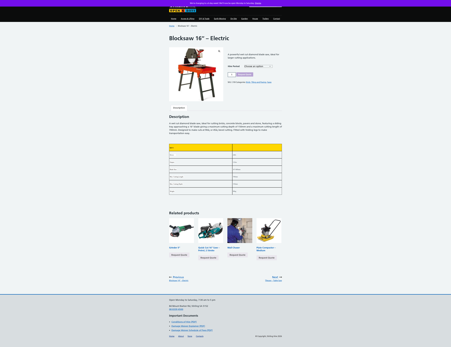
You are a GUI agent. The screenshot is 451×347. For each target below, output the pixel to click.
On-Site (233, 18)
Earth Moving (220, 18)
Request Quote (244, 74)
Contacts (199, 336)
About (181, 336)
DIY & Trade (204, 18)
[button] (219, 51)
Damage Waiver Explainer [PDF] (188, 326)
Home (173, 18)
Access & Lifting (187, 18)
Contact (276, 18)
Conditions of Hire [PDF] (184, 322)
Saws (269, 82)
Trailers (265, 18)
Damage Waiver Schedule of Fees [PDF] (192, 330)
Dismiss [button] (258, 3)
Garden (244, 18)
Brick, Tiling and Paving (256, 82)
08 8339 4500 (176, 309)
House (255, 18)
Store (190, 336)
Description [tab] (179, 107)
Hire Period (234, 66)
